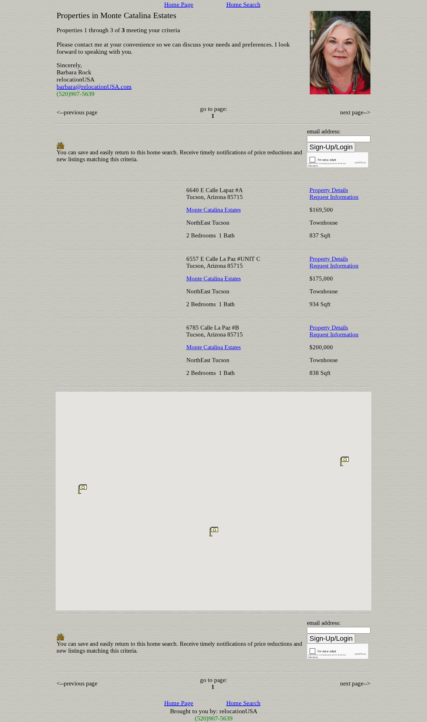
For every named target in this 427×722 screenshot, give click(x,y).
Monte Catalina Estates (213, 210)
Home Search (243, 4)
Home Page (178, 4)
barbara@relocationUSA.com (94, 86)
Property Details (328, 190)
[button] (214, 531)
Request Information (334, 197)
